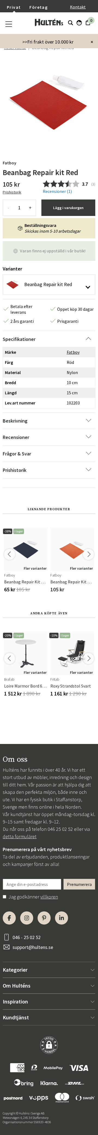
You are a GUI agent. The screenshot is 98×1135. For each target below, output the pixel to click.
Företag (38, 7)
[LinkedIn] (61, 918)
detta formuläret (19, 836)
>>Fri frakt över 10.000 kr (48, 42)
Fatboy (9, 163)
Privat (14, 7)
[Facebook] (9, 918)
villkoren (49, 897)
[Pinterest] (44, 918)
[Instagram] (26, 918)
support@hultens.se (33, 947)
